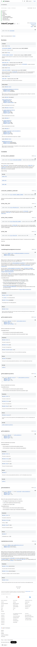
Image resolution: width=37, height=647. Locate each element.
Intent (14, 36)
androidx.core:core (33, 22)
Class (8, 102)
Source (2, 606)
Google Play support (28, 618)
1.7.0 (35, 249)
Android (2, 630)
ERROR (10, 273)
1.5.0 (35, 155)
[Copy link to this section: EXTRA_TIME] (8, 231)
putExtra (3, 367)
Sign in (35, 1)
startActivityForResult (25, 265)
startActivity (4, 266)
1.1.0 (35, 25)
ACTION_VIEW (14, 71)
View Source (33, 24)
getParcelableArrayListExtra (9, 110)
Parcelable (12, 102)
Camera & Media (15, 606)
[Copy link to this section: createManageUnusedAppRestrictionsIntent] (22, 249)
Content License (27, 591)
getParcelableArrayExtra (6, 99)
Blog (2, 609)
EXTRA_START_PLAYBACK (6, 70)
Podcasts (2, 611)
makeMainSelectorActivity (7, 141)
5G (13, 609)
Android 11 (2, 624)
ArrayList (10, 107)
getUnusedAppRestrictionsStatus (14, 268)
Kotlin (32, 26)
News (2, 608)
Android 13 (2, 621)
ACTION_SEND (24, 64)
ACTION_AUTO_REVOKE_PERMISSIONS (9, 286)
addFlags (11, 560)
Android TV (26, 608)
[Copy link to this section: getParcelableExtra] (11, 431)
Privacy (14, 608)
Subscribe (14, 642)
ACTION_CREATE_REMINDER (6, 48)
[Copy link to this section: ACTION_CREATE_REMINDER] (15, 156)
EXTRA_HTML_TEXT (5, 62)
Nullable (7, 97)
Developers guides (16, 617)
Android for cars (27, 606)
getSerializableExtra (26, 491)
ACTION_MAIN (12, 558)
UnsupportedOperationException (7, 271)
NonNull (6, 86)
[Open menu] (2, 1)
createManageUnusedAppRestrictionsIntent (10, 89)
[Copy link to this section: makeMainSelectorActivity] (14, 541)
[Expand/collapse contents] (6, 10)
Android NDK (15, 622)
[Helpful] (33, 8)
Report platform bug (28, 615)
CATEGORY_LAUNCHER (5, 559)
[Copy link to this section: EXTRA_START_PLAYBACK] (14, 217)
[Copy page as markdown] (18, 23)
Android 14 (3, 619)
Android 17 (2, 615)
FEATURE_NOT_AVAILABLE (28, 268)
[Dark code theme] (35, 29)
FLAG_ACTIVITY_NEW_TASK (20, 559)
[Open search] (22, 1)
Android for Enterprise (4, 603)
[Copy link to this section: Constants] (8, 151)
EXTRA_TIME (4, 78)
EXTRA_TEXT (5, 65)
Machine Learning (16, 603)
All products (3, 636)
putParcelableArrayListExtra (7, 424)
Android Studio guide (16, 616)
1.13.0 (35, 487)
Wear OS (26, 603)
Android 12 (2, 622)
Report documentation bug (29, 616)
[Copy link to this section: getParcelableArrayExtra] (13, 317)
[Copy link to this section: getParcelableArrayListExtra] (15, 373)
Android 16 (3, 616)
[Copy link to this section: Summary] (7, 40)
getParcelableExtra (7, 120)
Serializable (19, 491)
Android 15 (2, 618)
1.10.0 (35, 373)
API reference (4, 4)
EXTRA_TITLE (6, 165)
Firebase (2, 633)
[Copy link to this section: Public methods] (11, 245)
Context (8, 90)
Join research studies (28, 619)
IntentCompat (12, 30)
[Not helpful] (35, 8)
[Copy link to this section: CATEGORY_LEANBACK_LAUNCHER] (18, 190)
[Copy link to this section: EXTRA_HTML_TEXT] (11, 203)
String (8, 52)
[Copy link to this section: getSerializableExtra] (11, 487)
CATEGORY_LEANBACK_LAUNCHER (18, 194)
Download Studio (15, 620)
